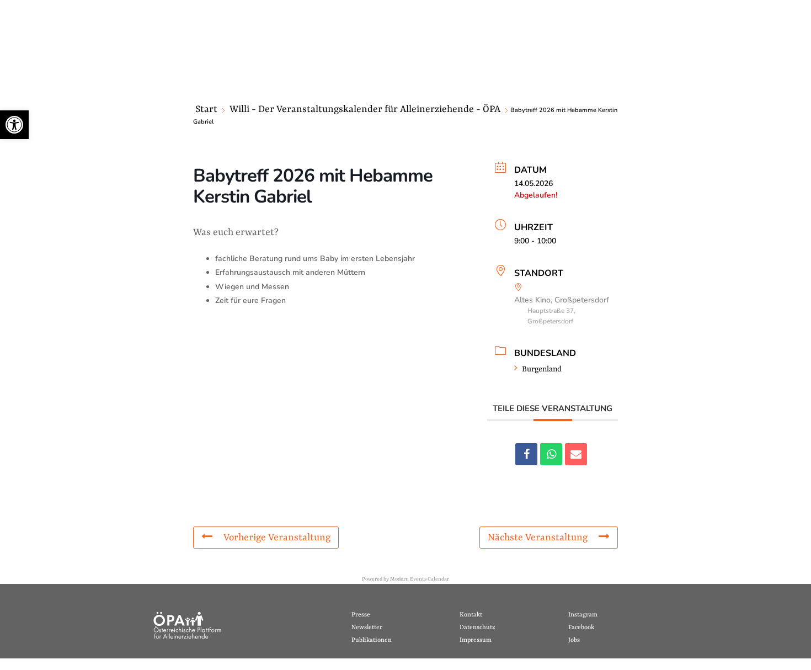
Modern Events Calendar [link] (419, 579)
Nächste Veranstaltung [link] (538, 537)
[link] (14, 124)
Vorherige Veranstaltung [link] (276, 537)
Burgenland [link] (542, 369)
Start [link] (206, 109)
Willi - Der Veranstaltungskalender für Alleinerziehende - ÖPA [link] (365, 109)
